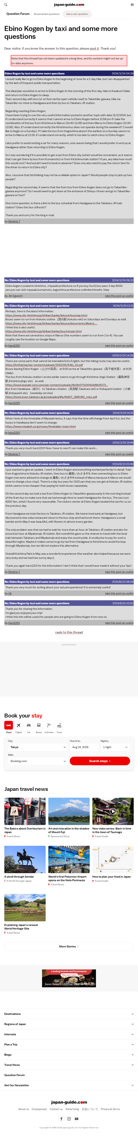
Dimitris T (14, 221)
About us (23, 1109)
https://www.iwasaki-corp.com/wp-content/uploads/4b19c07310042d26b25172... (56, 385)
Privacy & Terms (110, 1109)
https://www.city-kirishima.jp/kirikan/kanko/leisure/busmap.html (46, 315)
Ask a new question (77, 14)
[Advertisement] (69, 250)
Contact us (56, 1109)
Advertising (72, 1109)
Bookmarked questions (47, 14)
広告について (90, 1109)
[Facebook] (61, 1119)
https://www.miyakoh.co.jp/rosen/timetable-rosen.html (40, 426)
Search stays (98, 761)
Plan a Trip (10, 1044)
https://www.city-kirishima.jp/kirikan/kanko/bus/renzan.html (43, 331)
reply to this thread (69, 632)
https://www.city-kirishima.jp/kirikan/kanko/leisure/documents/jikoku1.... (51, 323)
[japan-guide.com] (69, 4)
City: (10, 741)
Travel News (12, 1065)
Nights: (105, 741)
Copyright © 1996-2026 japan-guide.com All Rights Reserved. (69, 1127)
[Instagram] (69, 1119)
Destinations (12, 1014)
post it (94, 48)
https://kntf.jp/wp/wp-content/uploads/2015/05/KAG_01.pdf (44, 365)
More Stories (67, 946)
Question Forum (14, 1075)
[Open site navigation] (132, 5)
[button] (133, 1014)
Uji (9, 593)
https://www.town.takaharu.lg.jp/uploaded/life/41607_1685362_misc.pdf (51, 397)
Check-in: (75, 741)
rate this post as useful (119, 296)
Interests (10, 1034)
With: (11, 754)
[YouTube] (76, 1119)
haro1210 (14, 345)
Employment (39, 1109)
